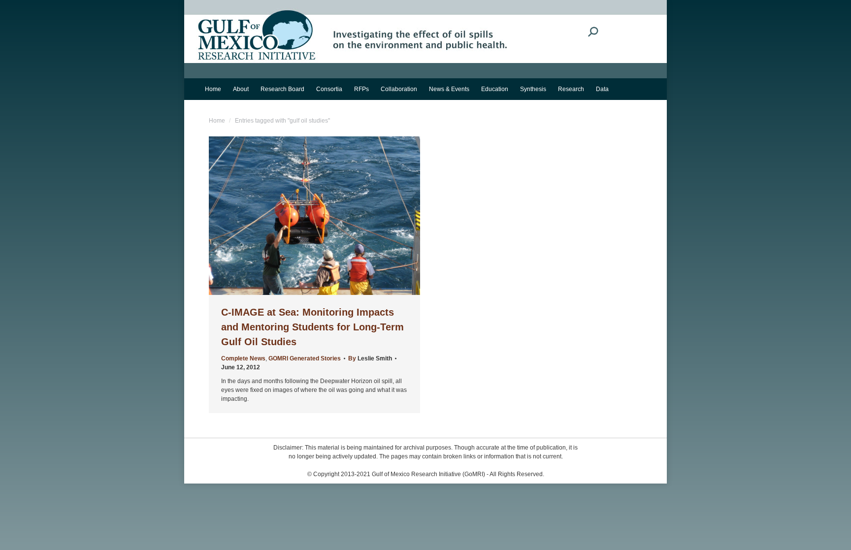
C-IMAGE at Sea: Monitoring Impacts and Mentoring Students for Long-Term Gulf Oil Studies (312, 327)
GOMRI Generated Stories (304, 358)
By (370, 358)
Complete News (243, 358)
